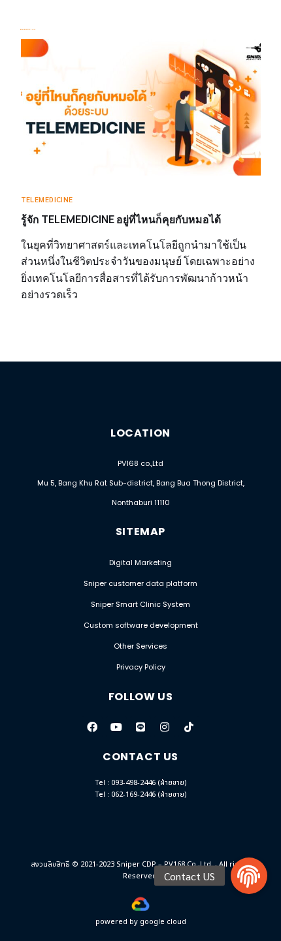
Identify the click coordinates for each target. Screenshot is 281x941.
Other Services (140, 646)
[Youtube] (116, 727)
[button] (249, 875)
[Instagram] (164, 727)
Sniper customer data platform (140, 583)
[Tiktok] (188, 727)
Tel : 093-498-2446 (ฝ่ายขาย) (141, 782)
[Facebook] (92, 727)
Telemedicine (47, 199)
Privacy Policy (140, 667)
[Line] (140, 727)
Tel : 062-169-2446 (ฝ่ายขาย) (141, 794)
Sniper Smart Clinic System (140, 604)
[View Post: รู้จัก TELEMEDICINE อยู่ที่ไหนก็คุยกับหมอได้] (141, 107)
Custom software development (141, 625)
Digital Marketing (140, 562)
